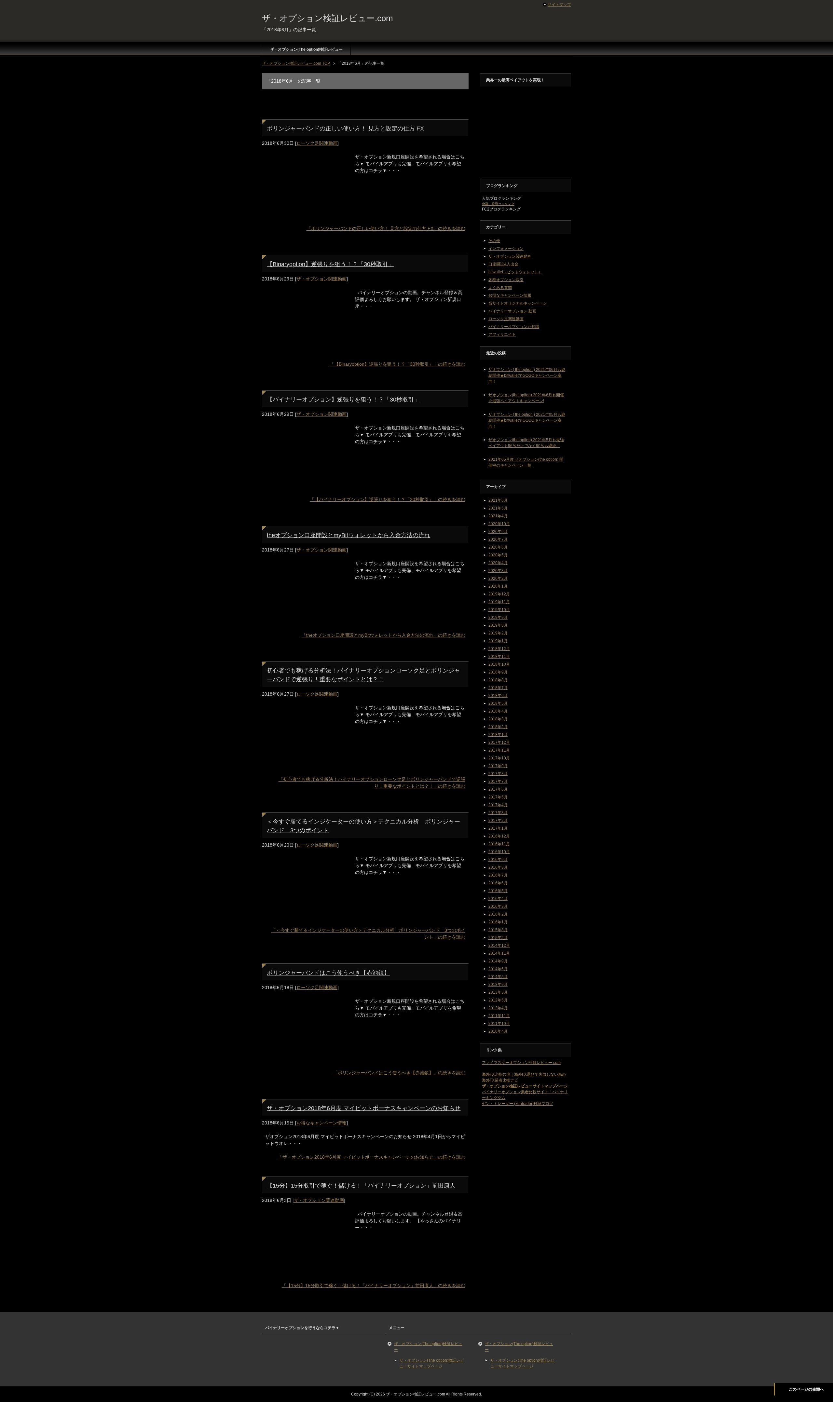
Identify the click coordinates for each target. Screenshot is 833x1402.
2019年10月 (499, 609)
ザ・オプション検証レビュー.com (327, 18)
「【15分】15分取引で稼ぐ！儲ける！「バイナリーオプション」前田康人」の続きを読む (373, 1285)
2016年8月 (498, 867)
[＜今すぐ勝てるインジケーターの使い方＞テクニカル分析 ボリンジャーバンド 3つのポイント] (305, 916)
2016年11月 (499, 844)
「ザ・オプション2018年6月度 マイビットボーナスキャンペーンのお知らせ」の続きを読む (371, 1157)
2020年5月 (498, 555)
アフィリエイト (502, 334)
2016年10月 (499, 852)
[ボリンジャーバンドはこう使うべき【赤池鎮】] (305, 1059)
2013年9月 (498, 984)
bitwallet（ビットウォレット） (515, 272)
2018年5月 (498, 703)
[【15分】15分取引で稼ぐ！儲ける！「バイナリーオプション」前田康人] (305, 1272)
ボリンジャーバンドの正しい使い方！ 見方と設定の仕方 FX (345, 128)
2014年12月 (499, 945)
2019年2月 (498, 633)
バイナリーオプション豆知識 (513, 326)
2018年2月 (498, 727)
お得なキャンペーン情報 (321, 1122)
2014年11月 (499, 953)
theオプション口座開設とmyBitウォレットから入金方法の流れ (348, 535)
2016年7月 (498, 875)
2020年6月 (498, 547)
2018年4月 (498, 711)
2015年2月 (498, 937)
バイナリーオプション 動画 (512, 311)
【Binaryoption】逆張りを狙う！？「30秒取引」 (330, 264)
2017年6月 (498, 789)
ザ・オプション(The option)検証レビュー (306, 49)
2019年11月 (499, 602)
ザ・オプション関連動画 (321, 278)
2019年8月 (498, 625)
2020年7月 (498, 539)
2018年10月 (499, 664)
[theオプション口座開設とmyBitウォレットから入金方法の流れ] (305, 621)
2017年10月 (499, 758)
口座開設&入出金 (503, 264)
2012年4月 (498, 1008)
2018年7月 (498, 688)
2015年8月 (498, 930)
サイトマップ (559, 4)
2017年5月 (498, 797)
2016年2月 (498, 914)
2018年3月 (498, 719)
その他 (494, 240)
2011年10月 (499, 1023)
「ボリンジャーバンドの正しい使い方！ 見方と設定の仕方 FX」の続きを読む (386, 228)
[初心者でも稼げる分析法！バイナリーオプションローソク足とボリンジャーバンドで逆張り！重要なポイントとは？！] (305, 766)
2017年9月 (498, 766)
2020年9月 (498, 531)
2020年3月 (498, 570)
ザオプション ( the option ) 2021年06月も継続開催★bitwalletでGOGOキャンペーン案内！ (526, 375)
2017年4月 (498, 805)
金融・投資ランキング (498, 204)
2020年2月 (498, 578)
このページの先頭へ (806, 1389)
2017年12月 (499, 742)
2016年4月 (498, 898)
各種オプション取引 (506, 280)
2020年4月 (498, 563)
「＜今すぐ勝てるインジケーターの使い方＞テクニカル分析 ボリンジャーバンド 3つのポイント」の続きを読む (368, 934)
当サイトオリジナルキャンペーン (517, 303)
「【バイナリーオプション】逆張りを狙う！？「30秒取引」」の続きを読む (387, 499)
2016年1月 (498, 922)
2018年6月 (498, 695)
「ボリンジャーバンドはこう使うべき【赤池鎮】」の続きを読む (399, 1072)
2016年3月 (498, 906)
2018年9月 (498, 672)
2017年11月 (499, 750)
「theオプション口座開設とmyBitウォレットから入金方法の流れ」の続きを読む (383, 635)
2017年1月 (498, 828)
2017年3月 (498, 812)
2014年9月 (498, 961)
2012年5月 (498, 1000)
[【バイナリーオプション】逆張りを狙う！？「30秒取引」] (305, 486)
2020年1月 (498, 586)
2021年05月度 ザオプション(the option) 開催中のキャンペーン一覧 (525, 462)
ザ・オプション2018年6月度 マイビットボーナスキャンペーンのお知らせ (363, 1108)
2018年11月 (499, 656)
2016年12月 (499, 836)
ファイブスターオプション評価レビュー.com (521, 1062)
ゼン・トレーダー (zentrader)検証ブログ (517, 1103)
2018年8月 (498, 680)
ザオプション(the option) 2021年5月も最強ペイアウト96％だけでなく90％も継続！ (526, 443)
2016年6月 (498, 883)
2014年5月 (498, 976)
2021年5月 (498, 508)
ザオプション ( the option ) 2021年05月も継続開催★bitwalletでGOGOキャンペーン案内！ (526, 420)
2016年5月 (498, 891)
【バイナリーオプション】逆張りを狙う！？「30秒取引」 (343, 399)
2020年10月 (499, 524)
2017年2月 (498, 820)
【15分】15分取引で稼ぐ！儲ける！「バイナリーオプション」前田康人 (361, 1185)
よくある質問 (500, 287)
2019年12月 (499, 594)
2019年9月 (498, 617)
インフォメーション (506, 248)
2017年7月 (498, 781)
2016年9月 (498, 859)
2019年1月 (498, 641)
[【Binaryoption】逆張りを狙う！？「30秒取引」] (305, 350)
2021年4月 (498, 516)
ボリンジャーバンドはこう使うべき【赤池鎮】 (328, 973)
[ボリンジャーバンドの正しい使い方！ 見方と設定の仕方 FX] (305, 215)
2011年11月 (499, 1016)
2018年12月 (499, 649)
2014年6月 (498, 969)
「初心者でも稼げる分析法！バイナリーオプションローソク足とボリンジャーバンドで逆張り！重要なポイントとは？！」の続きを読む (372, 783)
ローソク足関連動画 (316, 143)
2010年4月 (498, 1031)
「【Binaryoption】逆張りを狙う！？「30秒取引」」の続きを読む (397, 364)
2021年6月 (498, 500)
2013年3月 (498, 992)
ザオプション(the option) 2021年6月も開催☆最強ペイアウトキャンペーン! (526, 398)
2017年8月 (498, 773)
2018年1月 (498, 734)
